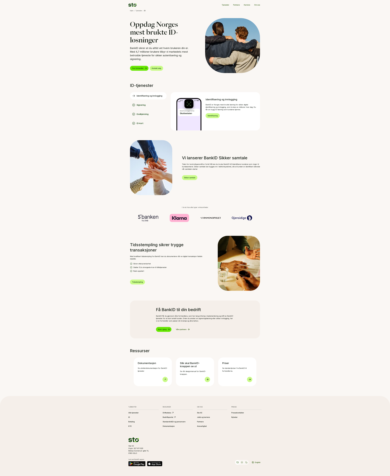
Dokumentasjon (169, 426)
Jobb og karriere (203, 417)
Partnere (236, 5)
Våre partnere (181, 329)
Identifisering (213, 116)
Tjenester (225, 5)
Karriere (247, 5)
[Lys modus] (242, 462)
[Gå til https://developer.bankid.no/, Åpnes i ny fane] (165, 379)
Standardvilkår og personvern (174, 422)
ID (129, 417)
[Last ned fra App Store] (154, 463)
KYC (130, 426)
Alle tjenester (133, 413)
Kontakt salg (156, 68)
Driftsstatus (167, 413)
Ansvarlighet (202, 426)
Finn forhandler (138, 68)
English (257, 462)
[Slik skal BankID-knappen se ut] (207, 379)
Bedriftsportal (168, 417)
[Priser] (249, 379)
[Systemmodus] (237, 462)
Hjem (131, 10)
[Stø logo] (132, 4)
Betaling (131, 422)
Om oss (257, 5)
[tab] (148, 95)
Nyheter (234, 417)
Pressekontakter (237, 413)
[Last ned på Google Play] (136, 463)
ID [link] (145, 10)
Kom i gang (162, 329)
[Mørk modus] (246, 462)
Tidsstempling (137, 282)
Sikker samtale (189, 178)
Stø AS (199, 413)
